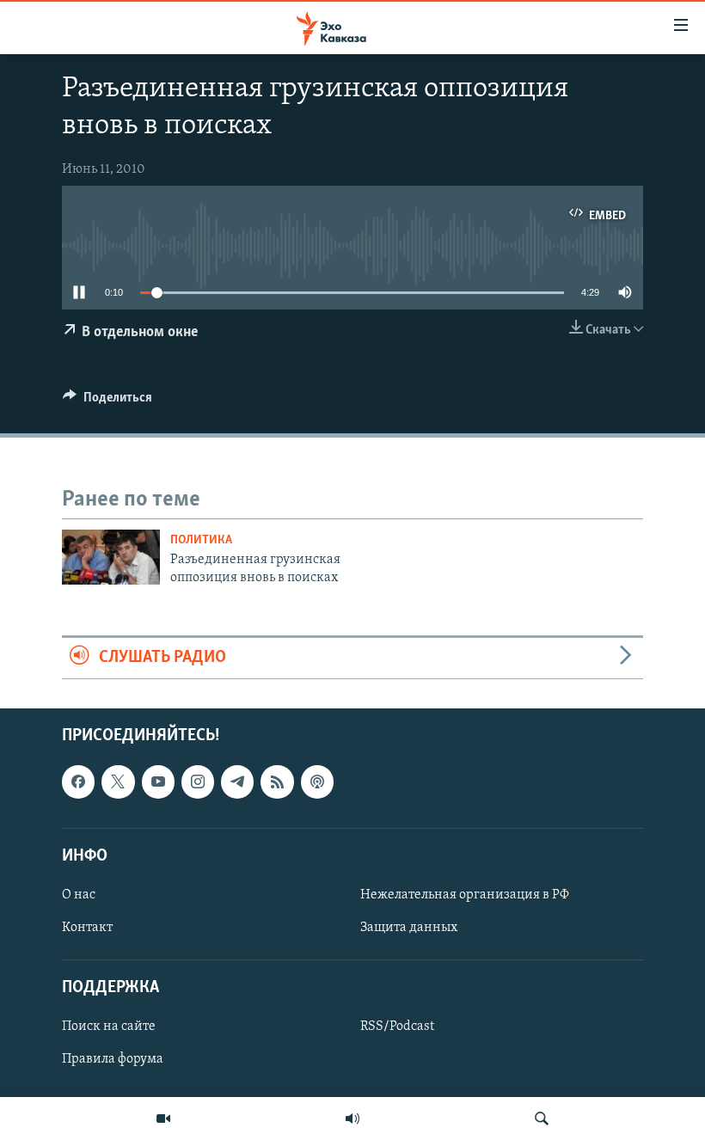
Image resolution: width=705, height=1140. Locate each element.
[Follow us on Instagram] (197, 781)
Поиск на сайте (109, 1026)
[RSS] (277, 781)
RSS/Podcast (397, 1026)
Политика (201, 540)
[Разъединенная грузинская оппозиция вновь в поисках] (111, 557)
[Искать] (541, 1118)
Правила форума (112, 1059)
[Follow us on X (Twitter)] (117, 781)
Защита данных (408, 928)
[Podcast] (317, 781)
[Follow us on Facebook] (78, 781)
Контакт (87, 928)
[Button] (107, 401)
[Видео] (163, 1118)
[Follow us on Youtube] (158, 781)
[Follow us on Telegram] (237, 781)
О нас (78, 895)
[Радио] (352, 1118)
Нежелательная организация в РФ (464, 895)
